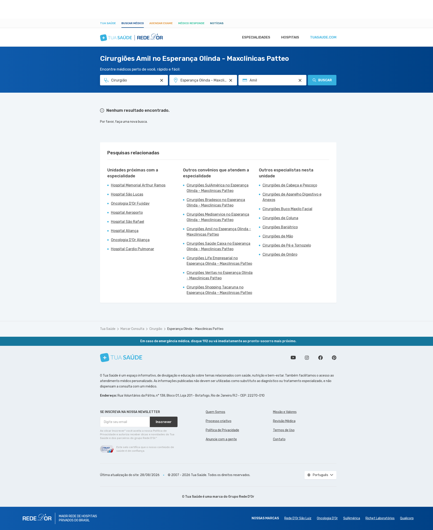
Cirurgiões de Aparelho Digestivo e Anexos (292, 197)
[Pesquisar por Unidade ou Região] (230, 80)
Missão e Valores (285, 412)
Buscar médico (132, 23)
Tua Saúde (108, 23)
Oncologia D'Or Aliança (130, 240)
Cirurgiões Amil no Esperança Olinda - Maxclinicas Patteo (219, 232)
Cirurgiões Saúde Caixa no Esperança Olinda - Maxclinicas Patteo (218, 246)
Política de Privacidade (222, 430)
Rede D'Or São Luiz (297, 518)
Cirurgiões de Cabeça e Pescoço (290, 185)
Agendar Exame (161, 23)
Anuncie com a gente (221, 439)
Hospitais (290, 37)
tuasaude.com (323, 37)
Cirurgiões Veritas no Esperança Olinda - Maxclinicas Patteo (220, 275)
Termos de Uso (284, 430)
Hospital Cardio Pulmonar (132, 249)
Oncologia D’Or (327, 518)
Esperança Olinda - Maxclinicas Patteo (195, 329)
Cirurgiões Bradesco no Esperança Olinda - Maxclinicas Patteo (216, 202)
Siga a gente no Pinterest (334, 357)
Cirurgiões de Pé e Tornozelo (287, 245)
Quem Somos (215, 412)
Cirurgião (155, 329)
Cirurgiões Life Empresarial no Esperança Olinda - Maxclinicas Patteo (219, 261)
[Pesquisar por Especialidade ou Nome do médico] (161, 80)
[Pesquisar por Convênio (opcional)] (300, 80)
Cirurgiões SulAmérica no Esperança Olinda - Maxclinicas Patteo (217, 188)
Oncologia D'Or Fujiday (130, 203)
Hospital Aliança (124, 231)
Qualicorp (407, 518)
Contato (279, 439)
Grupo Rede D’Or (241, 497)
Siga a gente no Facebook (320, 357)
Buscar (325, 80)
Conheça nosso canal (293, 357)
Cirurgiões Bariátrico (280, 227)
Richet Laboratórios (380, 518)
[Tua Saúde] (121, 357)
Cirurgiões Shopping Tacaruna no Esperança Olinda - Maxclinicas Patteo (219, 290)
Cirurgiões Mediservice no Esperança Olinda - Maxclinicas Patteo (218, 217)
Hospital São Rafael (127, 221)
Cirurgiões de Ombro (280, 254)
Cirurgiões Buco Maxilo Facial (287, 209)
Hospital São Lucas (127, 194)
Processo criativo (218, 421)
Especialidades (256, 37)
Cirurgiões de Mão (278, 236)
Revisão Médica (284, 421)
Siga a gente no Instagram (307, 357)
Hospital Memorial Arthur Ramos (138, 185)
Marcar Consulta (132, 329)
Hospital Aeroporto (127, 212)
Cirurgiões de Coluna (280, 218)
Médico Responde (191, 23)
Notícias (216, 23)
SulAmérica (351, 518)
